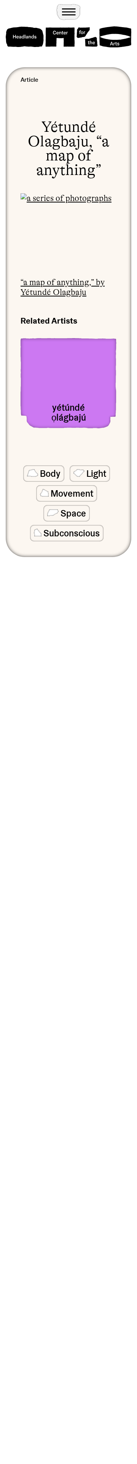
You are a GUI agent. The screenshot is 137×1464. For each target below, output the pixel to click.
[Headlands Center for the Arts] (68, 36)
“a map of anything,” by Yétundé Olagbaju (63, 287)
